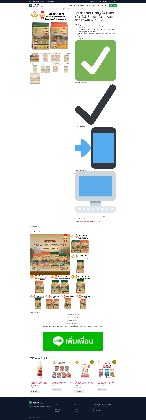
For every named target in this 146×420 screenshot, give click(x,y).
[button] (68, 13)
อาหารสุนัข (41, 9)
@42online (76, 317)
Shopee (110, 1)
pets (36, 9)
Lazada (115, 1)
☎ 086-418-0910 (93, 1)
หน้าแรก (66, 5)
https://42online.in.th (81, 214)
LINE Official (77, 405)
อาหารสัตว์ (73, 5)
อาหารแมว (57, 405)
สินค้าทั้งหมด (96, 5)
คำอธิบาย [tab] (34, 226)
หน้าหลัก (32, 9)
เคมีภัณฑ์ (88, 5)
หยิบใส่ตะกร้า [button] (34, 391)
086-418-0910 (97, 410)
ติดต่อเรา (104, 5)
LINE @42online (103, 1)
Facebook (76, 411)
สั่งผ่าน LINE (113, 5)
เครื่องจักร (81, 5)
